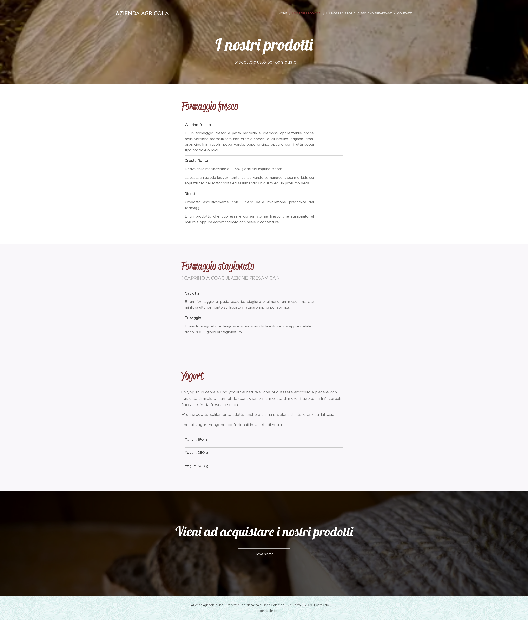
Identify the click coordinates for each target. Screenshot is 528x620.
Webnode (272, 611)
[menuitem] (284, 13)
